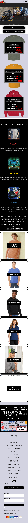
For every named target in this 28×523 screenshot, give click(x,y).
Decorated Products (14, 445)
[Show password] (23, 500)
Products (14, 442)
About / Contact (14, 457)
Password (7, 498)
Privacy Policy (14, 473)
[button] (24, 1)
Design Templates (14, 448)
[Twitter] (15, 481)
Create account (10, 514)
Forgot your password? (13, 511)
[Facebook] (13, 481)
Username (6, 493)
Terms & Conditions (14, 470)
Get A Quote (14, 439)
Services (14, 451)
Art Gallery (14, 454)
